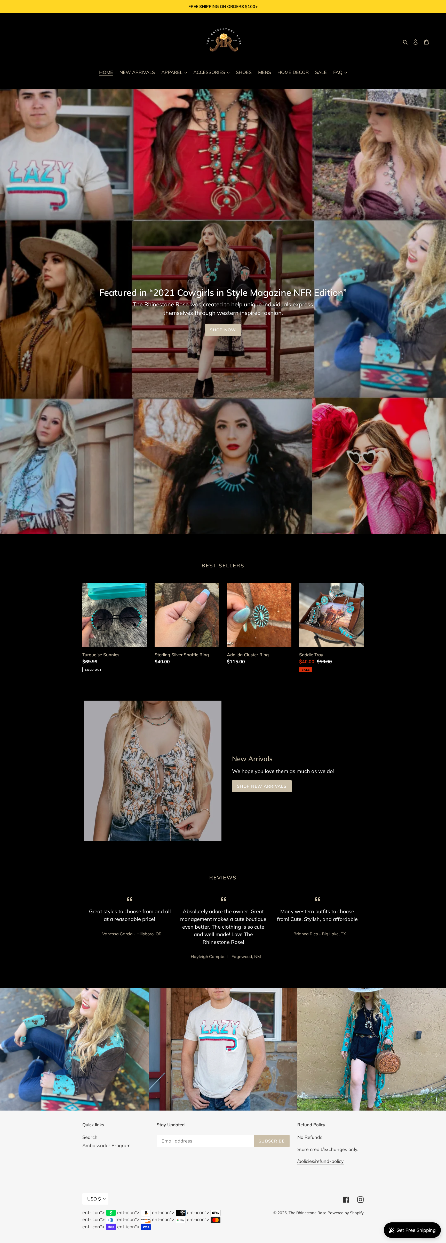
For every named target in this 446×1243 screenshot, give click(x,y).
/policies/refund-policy (320, 1161)
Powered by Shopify (346, 1212)
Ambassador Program (106, 1145)
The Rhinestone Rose (307, 1212)
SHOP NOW (223, 329)
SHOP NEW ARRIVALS (262, 786)
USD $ (94, 1199)
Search (90, 1137)
